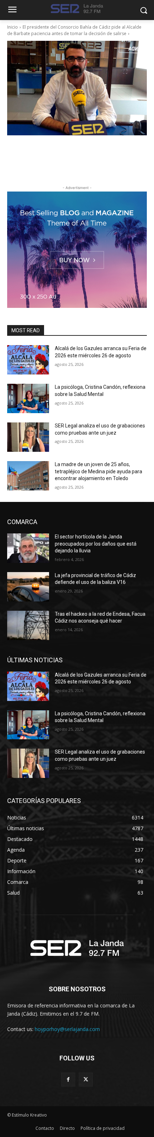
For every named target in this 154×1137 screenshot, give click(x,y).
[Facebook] (68, 1080)
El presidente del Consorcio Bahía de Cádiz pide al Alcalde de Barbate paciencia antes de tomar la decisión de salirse (74, 30)
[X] (86, 1080)
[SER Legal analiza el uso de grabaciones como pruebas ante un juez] (28, 437)
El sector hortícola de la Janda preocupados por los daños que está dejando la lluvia (95, 543)
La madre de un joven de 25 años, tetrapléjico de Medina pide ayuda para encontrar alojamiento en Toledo (98, 471)
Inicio (12, 27)
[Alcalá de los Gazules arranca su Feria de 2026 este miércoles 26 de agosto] (28, 359)
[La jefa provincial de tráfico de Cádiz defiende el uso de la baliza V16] (28, 586)
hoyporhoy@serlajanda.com (67, 1029)
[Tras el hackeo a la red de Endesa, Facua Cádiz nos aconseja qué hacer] (28, 625)
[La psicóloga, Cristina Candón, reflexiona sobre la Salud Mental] (28, 398)
